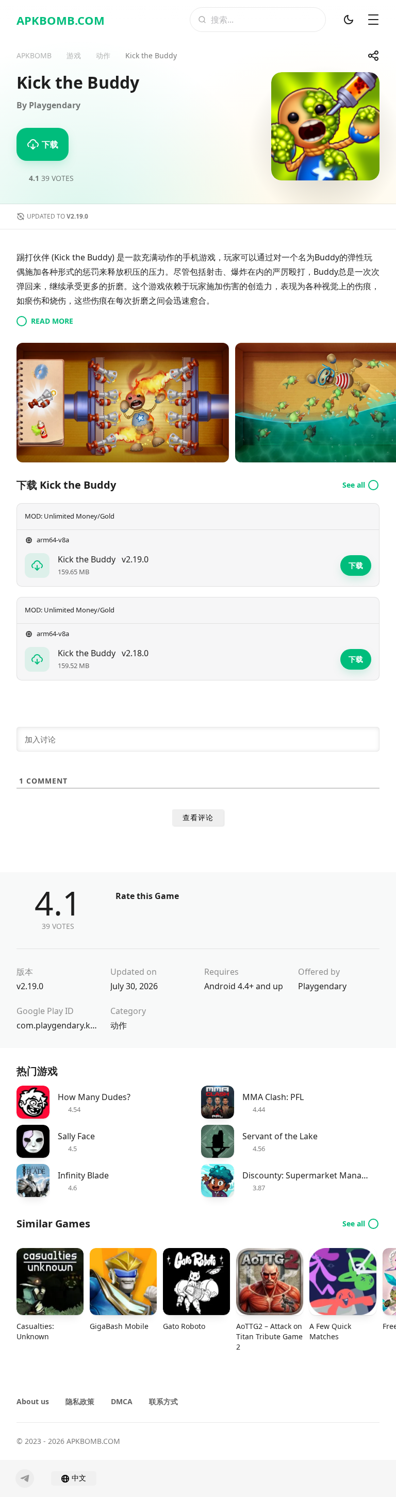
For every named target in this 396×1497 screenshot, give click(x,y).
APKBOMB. (60, 20)
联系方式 (163, 1401)
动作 (118, 1025)
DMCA (122, 1401)
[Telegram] (24, 1478)
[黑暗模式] (348, 19)
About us (32, 1401)
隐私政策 (79, 1401)
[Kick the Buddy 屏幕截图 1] (122, 402)
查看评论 (198, 817)
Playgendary (322, 986)
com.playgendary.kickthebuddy (57, 1025)
